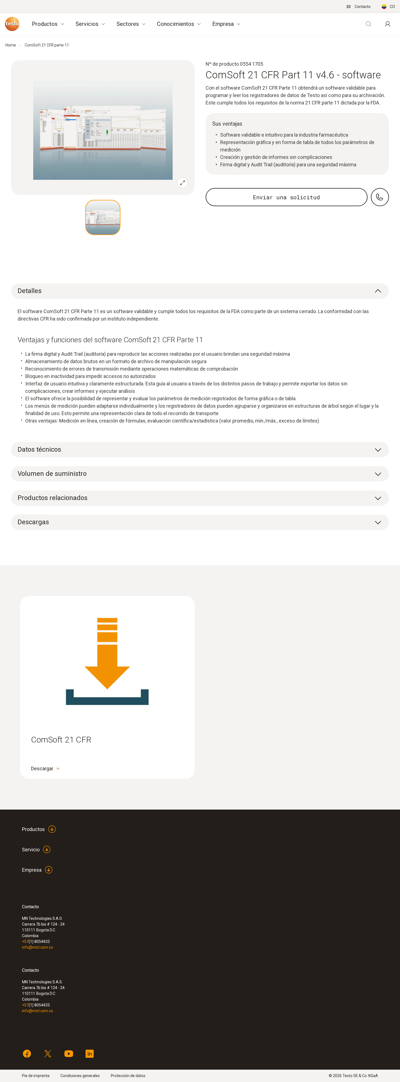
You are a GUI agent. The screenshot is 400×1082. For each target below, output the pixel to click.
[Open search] (368, 23)
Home (10, 45)
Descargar (42, 768)
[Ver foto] (102, 217)
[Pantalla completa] (182, 182)
